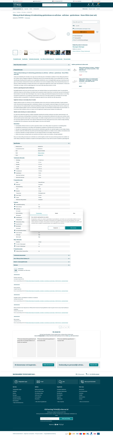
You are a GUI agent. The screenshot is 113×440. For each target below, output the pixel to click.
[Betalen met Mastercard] (84, 434)
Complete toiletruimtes (62, 391)
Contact (80, 399)
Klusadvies (37, 399)
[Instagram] (61, 424)
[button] (97, 32)
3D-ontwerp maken (39, 393)
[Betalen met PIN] (88, 434)
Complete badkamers (61, 389)
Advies (30, 9)
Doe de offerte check (39, 391)
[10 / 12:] (63, 52)
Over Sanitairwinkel (83, 391)
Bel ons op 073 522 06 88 (90, 381)
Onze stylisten (38, 397)
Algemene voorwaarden (29, 433)
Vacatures (81, 393)
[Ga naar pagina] (68, 327)
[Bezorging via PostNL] (70, 433)
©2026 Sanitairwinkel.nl (18, 433)
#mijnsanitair (36, 9)
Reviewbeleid (15, 400)
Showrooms (85, 9)
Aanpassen (55, 227)
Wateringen (81, 47)
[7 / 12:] (47, 52)
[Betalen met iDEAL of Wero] (73, 434)
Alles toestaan (73, 227)
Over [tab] (74, 213)
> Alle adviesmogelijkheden (40, 401)
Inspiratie (26, 9)
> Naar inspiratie (60, 401)
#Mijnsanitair (60, 399)
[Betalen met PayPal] (91, 433)
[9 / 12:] (57, 52)
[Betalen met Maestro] (80, 434)
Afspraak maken (92, 9)
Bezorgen (15, 395)
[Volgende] (68, 34)
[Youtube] (57, 424)
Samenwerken (82, 397)
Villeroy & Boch (41, 153)
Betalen (14, 393)
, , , (81, 51)
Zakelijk (98, 9)
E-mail (42, 381)
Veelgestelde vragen (22, 381)
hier (69, 336)
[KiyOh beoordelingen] (66, 434)
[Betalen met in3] (98, 434)
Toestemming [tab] (39, 213)
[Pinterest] (59, 424)
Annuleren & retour (17, 397)
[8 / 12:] (52, 52)
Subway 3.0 (40, 155)
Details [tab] (56, 213)
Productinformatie (17, 59)
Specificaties (25, 59)
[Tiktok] (63, 424)
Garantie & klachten (17, 399)
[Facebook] (55, 424)
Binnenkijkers (60, 395)
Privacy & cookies (39, 433)
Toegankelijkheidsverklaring (50, 433)
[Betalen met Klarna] (95, 434)
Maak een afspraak (39, 389)
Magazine (59, 397)
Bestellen (15, 391)
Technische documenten (34, 59)
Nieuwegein (75, 47)
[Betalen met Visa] (77, 434)
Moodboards (59, 393)
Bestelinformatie (59, 59)
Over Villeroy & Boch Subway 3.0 (47, 59)
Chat (64, 381)
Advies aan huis (38, 395)
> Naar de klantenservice (18, 402)
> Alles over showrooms (84, 401)
